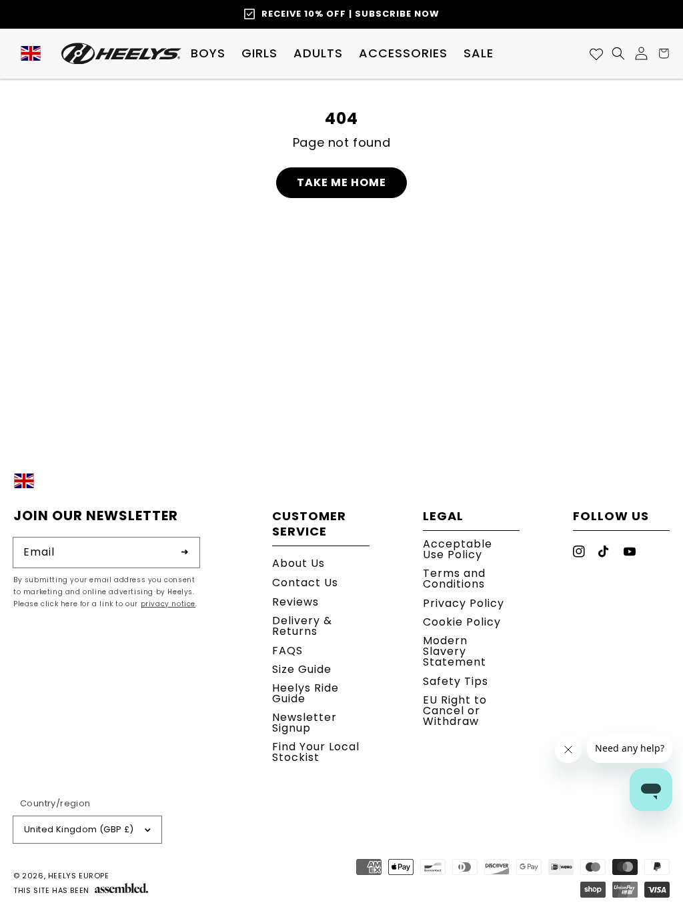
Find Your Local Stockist (316, 752)
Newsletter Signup (304, 723)
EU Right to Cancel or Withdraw (455, 710)
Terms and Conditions (454, 579)
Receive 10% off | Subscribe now (350, 13)
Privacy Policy (463, 603)
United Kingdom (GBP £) (79, 829)
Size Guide (301, 669)
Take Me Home (341, 182)
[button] (208, 53)
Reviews (295, 602)
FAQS (287, 650)
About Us (298, 564)
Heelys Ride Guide (305, 693)
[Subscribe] (184, 552)
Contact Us (305, 582)
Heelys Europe (78, 875)
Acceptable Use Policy (457, 550)
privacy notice (168, 604)
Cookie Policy (462, 622)
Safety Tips (455, 681)
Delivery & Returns (302, 626)
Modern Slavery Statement (454, 651)
